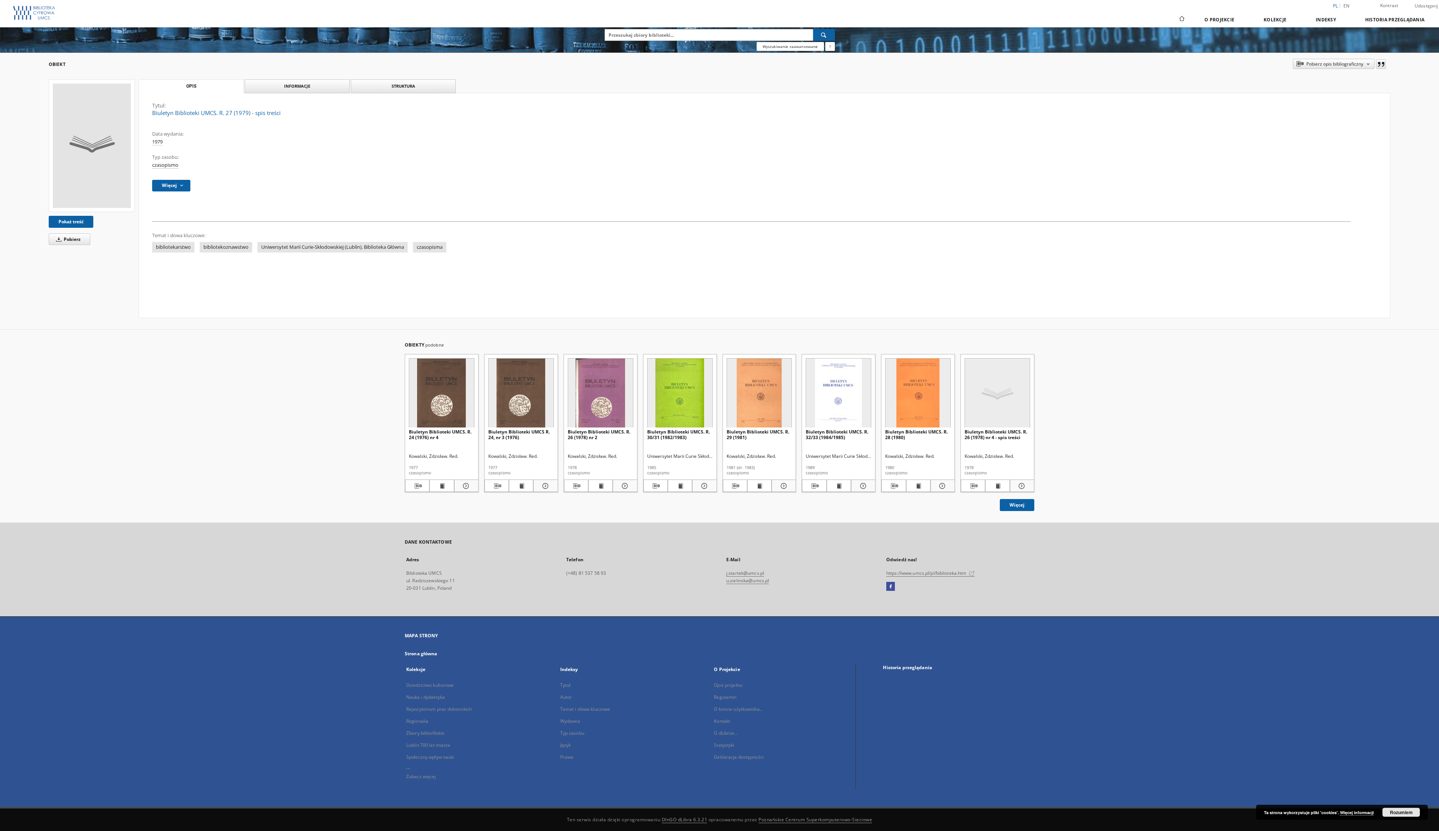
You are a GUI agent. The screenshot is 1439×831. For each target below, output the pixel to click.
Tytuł (565, 685)
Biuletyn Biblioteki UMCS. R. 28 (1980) (916, 434)
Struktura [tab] (403, 86)
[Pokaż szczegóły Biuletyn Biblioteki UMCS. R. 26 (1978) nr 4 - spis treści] (1021, 486)
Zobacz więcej (421, 776)
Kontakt (722, 721)
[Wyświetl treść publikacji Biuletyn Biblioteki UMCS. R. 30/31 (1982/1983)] (680, 486)
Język (565, 745)
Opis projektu (728, 685)
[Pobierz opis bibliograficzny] (417, 486)
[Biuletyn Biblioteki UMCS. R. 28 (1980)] (918, 393)
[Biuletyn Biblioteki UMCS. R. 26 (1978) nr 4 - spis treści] (997, 393)
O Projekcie (1219, 19)
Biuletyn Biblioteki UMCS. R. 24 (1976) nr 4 (440, 434)
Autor (566, 697)
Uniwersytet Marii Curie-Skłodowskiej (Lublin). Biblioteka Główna (332, 247)
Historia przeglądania (1394, 19)
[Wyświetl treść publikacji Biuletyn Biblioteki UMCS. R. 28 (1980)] (918, 486)
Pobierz (72, 239)
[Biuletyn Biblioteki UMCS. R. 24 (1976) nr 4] (441, 393)
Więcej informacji (1357, 812)
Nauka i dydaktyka (425, 697)
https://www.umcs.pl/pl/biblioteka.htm (927, 573)
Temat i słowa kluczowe (585, 709)
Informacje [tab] (297, 86)
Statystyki (724, 745)
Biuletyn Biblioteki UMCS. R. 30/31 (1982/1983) (678, 434)
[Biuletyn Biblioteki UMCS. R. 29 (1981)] (759, 393)
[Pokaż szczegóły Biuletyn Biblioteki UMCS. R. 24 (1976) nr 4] (465, 486)
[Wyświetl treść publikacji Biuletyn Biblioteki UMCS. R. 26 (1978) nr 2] (600, 486)
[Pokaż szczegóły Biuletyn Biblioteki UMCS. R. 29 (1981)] (782, 486)
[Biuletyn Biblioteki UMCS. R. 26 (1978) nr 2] (600, 393)
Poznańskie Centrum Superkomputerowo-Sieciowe (815, 819)
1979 (157, 142)
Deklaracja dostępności (739, 757)
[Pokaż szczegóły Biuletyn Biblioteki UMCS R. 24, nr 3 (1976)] (544, 486)
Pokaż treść (71, 221)
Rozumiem (1401, 812)
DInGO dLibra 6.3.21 (685, 819)
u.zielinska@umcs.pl (747, 580)
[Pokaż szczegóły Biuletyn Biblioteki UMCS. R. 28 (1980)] (941, 486)
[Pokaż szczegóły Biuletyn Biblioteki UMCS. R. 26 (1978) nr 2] (624, 486)
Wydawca (570, 721)
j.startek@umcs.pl (745, 573)
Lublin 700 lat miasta (428, 745)
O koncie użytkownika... (738, 709)
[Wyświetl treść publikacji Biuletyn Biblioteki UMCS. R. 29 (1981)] (759, 486)
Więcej (1017, 505)
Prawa (567, 757)
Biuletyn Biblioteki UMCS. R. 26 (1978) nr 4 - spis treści (996, 434)
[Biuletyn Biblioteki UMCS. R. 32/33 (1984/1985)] (838, 393)
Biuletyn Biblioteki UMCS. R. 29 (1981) (758, 434)
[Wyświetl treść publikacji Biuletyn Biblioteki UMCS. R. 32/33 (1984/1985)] (839, 486)
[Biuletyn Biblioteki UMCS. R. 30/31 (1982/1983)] (680, 393)
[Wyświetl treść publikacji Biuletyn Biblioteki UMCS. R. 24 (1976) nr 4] (441, 486)
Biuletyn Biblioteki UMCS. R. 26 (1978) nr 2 (599, 434)
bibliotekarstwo (173, 247)
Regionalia (417, 721)
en (1346, 5)
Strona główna (421, 653)
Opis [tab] (191, 86)
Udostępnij (1426, 6)
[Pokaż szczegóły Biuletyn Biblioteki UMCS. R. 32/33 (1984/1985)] (862, 486)
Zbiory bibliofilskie (425, 733)
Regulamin (725, 697)
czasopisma (430, 247)
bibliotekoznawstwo (225, 247)
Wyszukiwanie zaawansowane (790, 46)
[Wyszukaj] (824, 35)
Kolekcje (1275, 19)
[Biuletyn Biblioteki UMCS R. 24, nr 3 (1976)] (521, 393)
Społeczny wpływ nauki (430, 757)
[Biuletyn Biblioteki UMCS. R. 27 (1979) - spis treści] (92, 146)
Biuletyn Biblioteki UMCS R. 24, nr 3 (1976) (519, 434)
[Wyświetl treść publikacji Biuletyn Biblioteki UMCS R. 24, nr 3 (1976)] (521, 486)
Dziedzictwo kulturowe (430, 685)
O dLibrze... (725, 733)
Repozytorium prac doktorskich (439, 709)
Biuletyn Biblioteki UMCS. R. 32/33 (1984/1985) (837, 434)
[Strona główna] (1181, 19)
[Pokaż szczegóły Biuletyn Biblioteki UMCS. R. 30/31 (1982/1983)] (703, 486)
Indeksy (1326, 19)
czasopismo (165, 165)
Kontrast (1389, 5)
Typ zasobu (572, 733)
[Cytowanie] (1381, 64)
